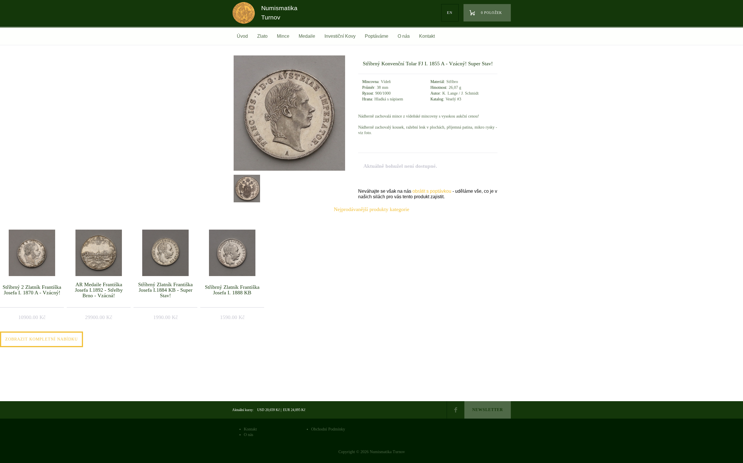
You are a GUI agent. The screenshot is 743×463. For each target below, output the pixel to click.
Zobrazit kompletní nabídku (41, 339)
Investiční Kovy (340, 36)
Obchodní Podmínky (328, 429)
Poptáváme (376, 36)
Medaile (307, 36)
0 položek (491, 13)
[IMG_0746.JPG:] (289, 170)
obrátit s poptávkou (431, 191)
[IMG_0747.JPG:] (246, 187)
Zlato (262, 36)
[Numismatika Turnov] (245, 18)
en (449, 13)
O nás (404, 36)
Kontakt (427, 36)
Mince (283, 36)
